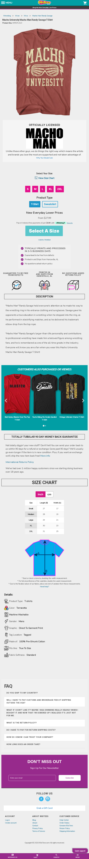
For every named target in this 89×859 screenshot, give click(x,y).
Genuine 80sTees (66, 825)
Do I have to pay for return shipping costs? (31, 730)
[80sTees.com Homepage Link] (44, 4)
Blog (34, 820)
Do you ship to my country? (22, 693)
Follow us (44, 793)
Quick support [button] (80, 851)
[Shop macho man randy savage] (44, 148)
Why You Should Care (44, 158)
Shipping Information (67, 831)
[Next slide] (83, 401)
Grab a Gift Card (45, 808)
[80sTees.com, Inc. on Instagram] (48, 799)
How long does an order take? (23, 744)
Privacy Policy (37, 828)
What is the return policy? (21, 723)
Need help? (44, 586)
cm (49, 494)
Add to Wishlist (44, 240)
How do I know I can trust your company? (29, 737)
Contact (35, 825)
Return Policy (64, 828)
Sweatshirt (50, 204)
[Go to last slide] (6, 401)
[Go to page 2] (45, 425)
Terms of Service (38, 831)
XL (50, 189)
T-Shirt (35, 204)
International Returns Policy (20, 462)
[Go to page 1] (43, 426)
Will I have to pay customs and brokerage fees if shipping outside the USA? (38, 701)
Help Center (64, 820)
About (34, 823)
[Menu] (3, 3)
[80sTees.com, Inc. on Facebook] (41, 799)
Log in (7, 820)
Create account (10, 823)
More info (45, 455)
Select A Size (44, 231)
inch (40, 494)
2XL (59, 189)
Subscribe (69, 778)
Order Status (64, 823)
